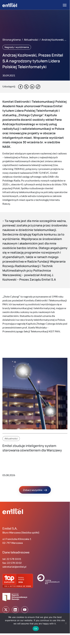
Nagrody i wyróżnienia (17, 47)
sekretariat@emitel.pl (14, 566)
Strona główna (11, 39)
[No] (65, 623)
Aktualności (31, 39)
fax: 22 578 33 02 (12, 562)
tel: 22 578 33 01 (11, 558)
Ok (35, 628)
